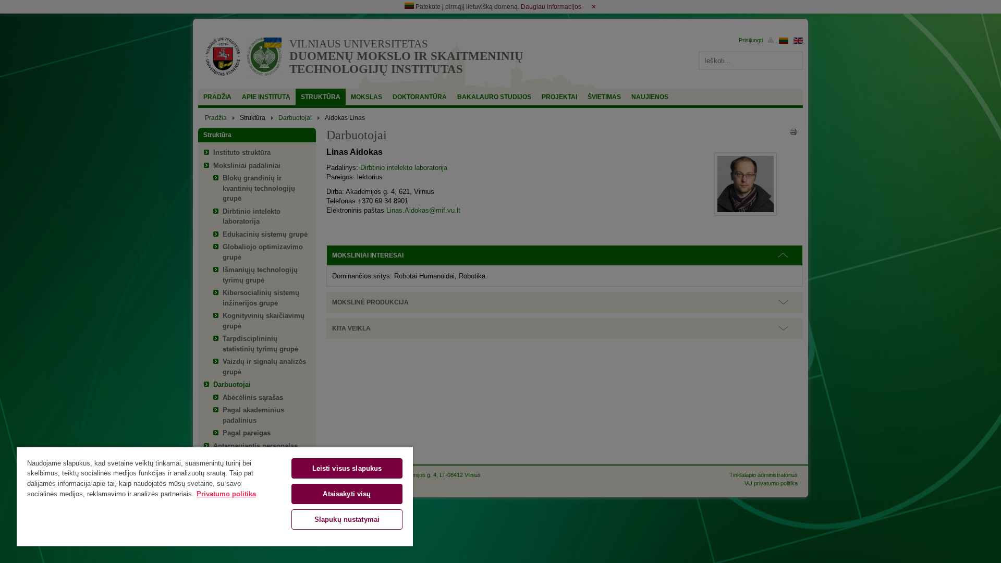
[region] (215, 496)
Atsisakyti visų (347, 494)
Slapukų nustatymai (347, 519)
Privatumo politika (226, 494)
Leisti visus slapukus (347, 468)
